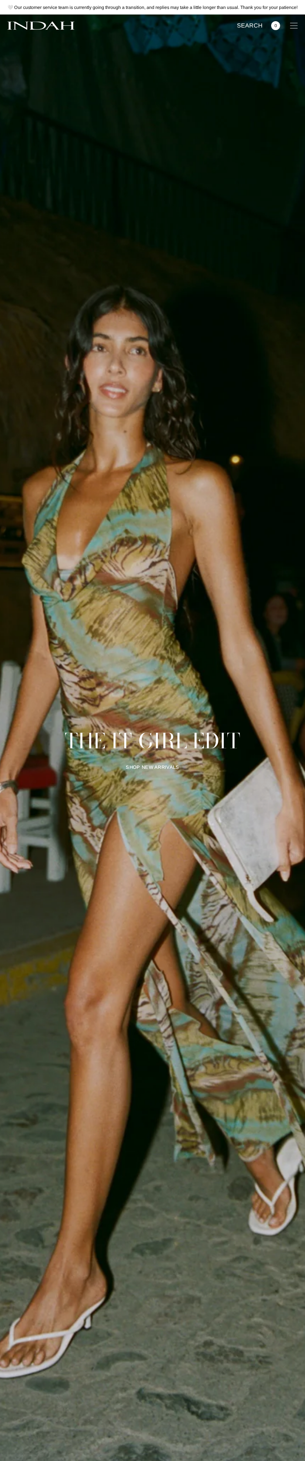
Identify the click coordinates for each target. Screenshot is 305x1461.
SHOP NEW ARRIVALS (152, 767)
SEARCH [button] (250, 26)
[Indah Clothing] (40, 26)
